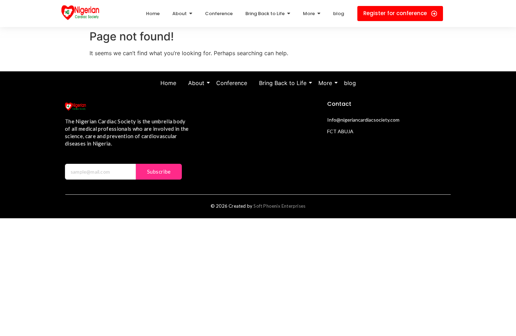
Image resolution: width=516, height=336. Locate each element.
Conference (231, 82)
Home (168, 82)
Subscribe (159, 171)
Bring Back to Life (282, 82)
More (325, 82)
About (196, 82)
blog (350, 82)
